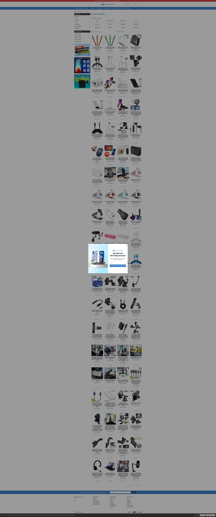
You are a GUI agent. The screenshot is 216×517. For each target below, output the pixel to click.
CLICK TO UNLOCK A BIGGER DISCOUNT (118, 265)
